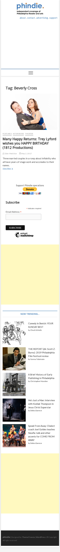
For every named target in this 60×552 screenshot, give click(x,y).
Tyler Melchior (10, 153)
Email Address (13, 211)
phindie (6, 537)
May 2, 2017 (26, 153)
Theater (29, 133)
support (53, 17)
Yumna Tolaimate (37, 359)
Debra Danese (36, 410)
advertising (42, 17)
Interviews (18, 133)
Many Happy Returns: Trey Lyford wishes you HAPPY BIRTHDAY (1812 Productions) (29, 143)
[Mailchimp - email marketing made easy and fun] (24, 237)
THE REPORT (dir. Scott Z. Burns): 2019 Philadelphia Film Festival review (41, 352)
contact (31, 17)
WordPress (41, 537)
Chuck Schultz (36, 330)
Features (7, 133)
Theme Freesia (28, 537)
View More (7, 168)
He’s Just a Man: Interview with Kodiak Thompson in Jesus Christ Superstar (41, 404)
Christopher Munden (39, 381)
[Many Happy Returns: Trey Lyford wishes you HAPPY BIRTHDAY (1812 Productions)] (30, 112)
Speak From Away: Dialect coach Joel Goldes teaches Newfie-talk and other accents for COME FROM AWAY (41, 432)
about (23, 17)
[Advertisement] (30, 45)
